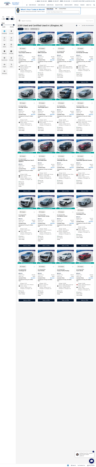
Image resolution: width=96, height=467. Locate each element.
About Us (88, 5)
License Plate (62, 8)
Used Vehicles (41, 5)
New (3, 16)
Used (12, 16)
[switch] (3, 18)
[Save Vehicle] (34, 48)
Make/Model (50, 8)
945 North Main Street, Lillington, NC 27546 (84, 1)
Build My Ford (59, 5)
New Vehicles (32, 5)
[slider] (2, 25)
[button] (94, 5)
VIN (56, 8)
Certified (8, 16)
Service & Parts (68, 5)
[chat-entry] (91, 461)
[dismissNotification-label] (93, 451)
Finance (82, 5)
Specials (76, 5)
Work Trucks (50, 5)
